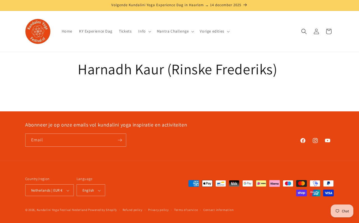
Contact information (218, 210)
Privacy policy (158, 210)
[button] (144, 31)
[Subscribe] (120, 140)
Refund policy (132, 210)
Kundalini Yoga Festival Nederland (62, 210)
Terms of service (186, 210)
